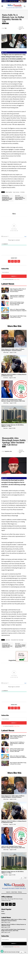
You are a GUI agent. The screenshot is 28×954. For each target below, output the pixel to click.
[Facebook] (9, 261)
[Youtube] (13, 904)
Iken (6, 28)
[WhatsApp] (18, 261)
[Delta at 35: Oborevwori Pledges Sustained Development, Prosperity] (5, 310)
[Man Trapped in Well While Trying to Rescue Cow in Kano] (5, 316)
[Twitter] (12, 261)
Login (25, 236)
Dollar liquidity (8, 192)
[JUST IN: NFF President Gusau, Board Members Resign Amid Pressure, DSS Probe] (5, 303)
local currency (16, 192)
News (7, 23)
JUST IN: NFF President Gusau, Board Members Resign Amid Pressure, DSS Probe (17, 303)
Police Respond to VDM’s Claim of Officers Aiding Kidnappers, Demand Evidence (18, 290)
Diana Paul (5, 428)
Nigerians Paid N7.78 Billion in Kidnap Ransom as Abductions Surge (17, 297)
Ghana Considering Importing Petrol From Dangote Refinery (20, 198)
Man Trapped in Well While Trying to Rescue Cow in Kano (18, 316)
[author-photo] (2, 352)
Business (3, 23)
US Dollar (22, 192)
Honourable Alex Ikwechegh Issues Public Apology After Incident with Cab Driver (7, 199)
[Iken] (14, 208)
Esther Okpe (5, 352)
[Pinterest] (15, 261)
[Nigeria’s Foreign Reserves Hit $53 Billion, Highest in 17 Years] (14, 414)
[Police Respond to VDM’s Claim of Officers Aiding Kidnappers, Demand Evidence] (5, 290)
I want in (13, 276)
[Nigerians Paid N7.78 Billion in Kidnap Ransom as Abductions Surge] (5, 296)
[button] (23, 952)
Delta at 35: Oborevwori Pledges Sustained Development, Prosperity (18, 310)
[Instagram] (6, 904)
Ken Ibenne (5, 377)
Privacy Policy (16, 279)
